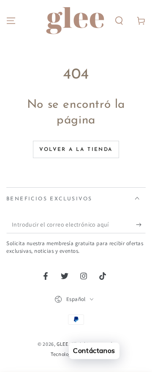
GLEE (62, 344)
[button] (119, 21)
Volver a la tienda (75, 149)
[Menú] (11, 21)
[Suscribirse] (141, 225)
